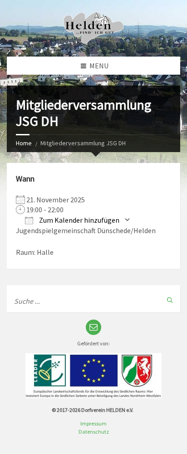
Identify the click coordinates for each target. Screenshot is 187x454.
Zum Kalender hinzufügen (78, 220)
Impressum (93, 423)
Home (24, 143)
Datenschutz (94, 431)
